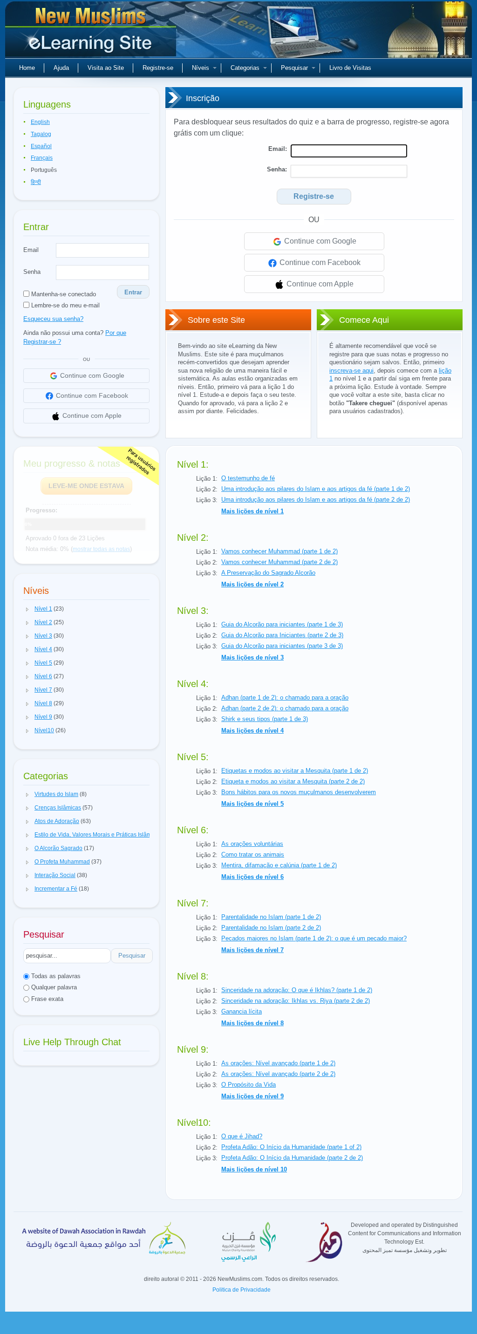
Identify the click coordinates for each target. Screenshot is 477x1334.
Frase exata (46, 998)
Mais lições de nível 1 (252, 511)
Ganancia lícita (241, 1011)
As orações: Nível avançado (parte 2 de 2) (278, 1073)
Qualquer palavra (53, 987)
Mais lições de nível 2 (252, 584)
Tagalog (41, 134)
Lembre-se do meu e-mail (64, 305)
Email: (277, 148)
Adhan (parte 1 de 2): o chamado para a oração (284, 697)
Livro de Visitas (350, 67)
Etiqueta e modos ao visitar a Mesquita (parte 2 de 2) (293, 781)
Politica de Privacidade (241, 1289)
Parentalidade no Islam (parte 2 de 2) (271, 927)
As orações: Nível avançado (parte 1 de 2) (278, 1063)
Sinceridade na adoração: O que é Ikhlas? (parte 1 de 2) (296, 990)
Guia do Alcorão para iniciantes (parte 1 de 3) (282, 624)
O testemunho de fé (248, 478)
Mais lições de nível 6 (252, 876)
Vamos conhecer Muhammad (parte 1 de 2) (279, 551)
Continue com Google (319, 241)
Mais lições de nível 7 (252, 949)
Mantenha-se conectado (62, 294)
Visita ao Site (106, 67)
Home (27, 67)
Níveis (200, 67)
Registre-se (158, 67)
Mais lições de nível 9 (252, 1096)
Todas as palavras (55, 976)
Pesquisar (294, 67)
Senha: (277, 169)
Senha (32, 271)
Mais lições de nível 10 (254, 1169)
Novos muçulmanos (91, 32)
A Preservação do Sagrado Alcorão (268, 572)
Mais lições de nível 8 (252, 1023)
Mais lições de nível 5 (252, 803)
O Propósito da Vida (248, 1084)
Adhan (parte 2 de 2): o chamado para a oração (284, 708)
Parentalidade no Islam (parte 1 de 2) (271, 916)
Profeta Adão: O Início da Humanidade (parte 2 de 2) (292, 1157)
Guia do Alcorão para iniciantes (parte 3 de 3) (282, 645)
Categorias (245, 67)
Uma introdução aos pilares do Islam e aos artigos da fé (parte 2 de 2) (315, 499)
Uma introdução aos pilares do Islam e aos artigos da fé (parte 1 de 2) (315, 488)
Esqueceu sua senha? (53, 318)
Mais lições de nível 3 (252, 657)
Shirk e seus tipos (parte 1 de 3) (264, 718)
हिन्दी (36, 182)
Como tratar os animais (252, 854)
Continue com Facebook (319, 262)
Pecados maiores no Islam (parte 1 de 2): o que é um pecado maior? (314, 938)
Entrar (133, 292)
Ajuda (61, 67)
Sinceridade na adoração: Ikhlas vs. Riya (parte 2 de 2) (295, 1000)
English (40, 122)
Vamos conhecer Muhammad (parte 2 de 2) (279, 561)
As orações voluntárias (252, 843)
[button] (27, 609)
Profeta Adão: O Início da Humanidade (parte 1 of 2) (291, 1146)
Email (31, 249)
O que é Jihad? (241, 1136)
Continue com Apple (319, 284)
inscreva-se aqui (351, 370)
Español (41, 146)
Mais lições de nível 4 (252, 730)
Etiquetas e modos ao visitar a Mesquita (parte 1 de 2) (294, 770)
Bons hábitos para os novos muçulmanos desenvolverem (298, 792)
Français (42, 158)
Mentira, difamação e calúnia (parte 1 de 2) (279, 865)
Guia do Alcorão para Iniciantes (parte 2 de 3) (282, 635)
